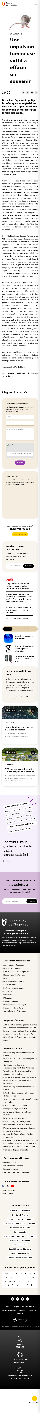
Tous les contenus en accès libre (16, 1172)
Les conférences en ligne (13, 1166)
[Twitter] (7, 1186)
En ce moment (16, 34)
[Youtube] (12, 1186)
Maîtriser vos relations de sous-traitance (19, 1077)
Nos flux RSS (8, 1194)
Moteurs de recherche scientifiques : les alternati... (24, 648)
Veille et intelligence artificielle (15, 1150)
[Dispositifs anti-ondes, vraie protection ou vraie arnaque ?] (8, 659)
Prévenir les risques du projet (15, 1118)
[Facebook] (3, 1186)
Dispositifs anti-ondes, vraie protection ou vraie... (24, 659)
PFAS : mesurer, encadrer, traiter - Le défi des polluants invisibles (19, 770)
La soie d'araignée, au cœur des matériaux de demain (19, 728)
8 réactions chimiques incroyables (24, 637)
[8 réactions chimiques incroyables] (8, 638)
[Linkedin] (17, 1186)
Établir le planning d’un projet (15, 1106)
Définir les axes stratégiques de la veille (19, 1147)
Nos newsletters (9, 1190)
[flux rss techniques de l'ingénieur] (36, 92)
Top (6, 1274)
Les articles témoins (11, 1169)
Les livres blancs (9, 1163)
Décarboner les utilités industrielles (17, 1125)
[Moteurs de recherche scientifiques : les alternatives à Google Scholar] (8, 648)
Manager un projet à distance (15, 1109)
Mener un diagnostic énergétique (16, 1122)
